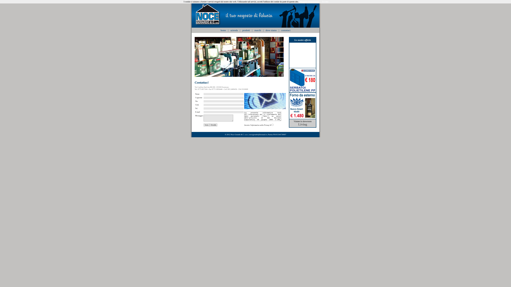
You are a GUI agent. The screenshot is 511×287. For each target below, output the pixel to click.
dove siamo (271, 30)
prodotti (246, 30)
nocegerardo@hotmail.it (258, 135)
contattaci (285, 30)
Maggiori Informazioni (309, 2)
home (223, 30)
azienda (234, 30)
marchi (257, 30)
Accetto (325, 2)
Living (302, 124)
